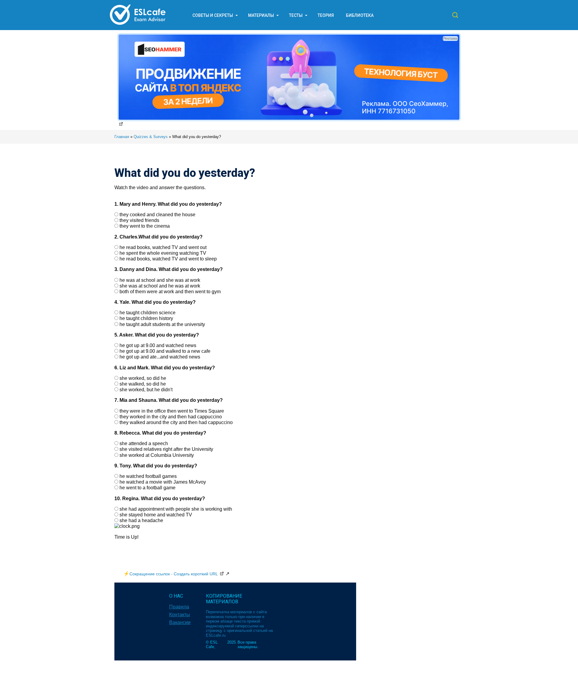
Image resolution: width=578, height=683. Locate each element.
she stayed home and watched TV (156, 514)
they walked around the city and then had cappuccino (176, 422)
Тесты (296, 15)
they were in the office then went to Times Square (172, 411)
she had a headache (141, 520)
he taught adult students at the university (162, 324)
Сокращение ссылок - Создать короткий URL (173, 573)
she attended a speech (144, 443)
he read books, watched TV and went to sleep (168, 258)
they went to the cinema (145, 226)
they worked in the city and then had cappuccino (171, 416)
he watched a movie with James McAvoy (163, 482)
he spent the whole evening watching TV (163, 253)
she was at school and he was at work (160, 285)
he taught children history (146, 318)
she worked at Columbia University (157, 455)
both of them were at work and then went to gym (170, 291)
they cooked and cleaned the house (157, 214)
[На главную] (138, 24)
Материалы (261, 15)
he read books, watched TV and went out (163, 247)
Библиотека (360, 15)
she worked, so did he (143, 378)
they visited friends (139, 220)
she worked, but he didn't (146, 389)
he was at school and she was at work (160, 280)
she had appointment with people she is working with (176, 509)
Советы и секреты (212, 15)
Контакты (179, 614)
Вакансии (180, 622)
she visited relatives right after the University (166, 449)
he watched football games (148, 476)
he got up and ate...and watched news (160, 356)
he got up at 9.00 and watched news (158, 345)
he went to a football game (148, 487)
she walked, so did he (143, 383)
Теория (326, 15)
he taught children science (148, 312)
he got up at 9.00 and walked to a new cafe (165, 351)
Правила (179, 606)
